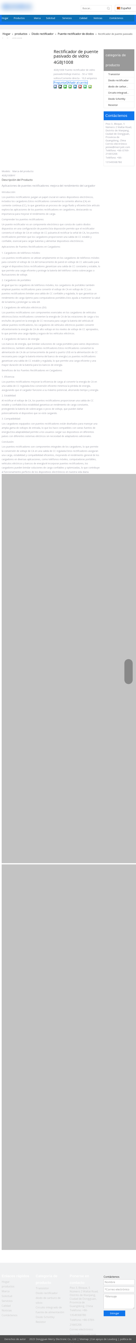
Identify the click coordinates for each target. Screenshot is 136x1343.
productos (8, 1286)
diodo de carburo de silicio (121, 86)
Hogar (6, 1282)
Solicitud (7, 1296)
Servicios (7, 1301)
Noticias (7, 1310)
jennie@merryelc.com (117, 147)
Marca (5, 1291)
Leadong (112, 1339)
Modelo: (6, 171)
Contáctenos (9, 1315)
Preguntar (60, 82)
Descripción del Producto (17, 180)
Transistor (114, 74)
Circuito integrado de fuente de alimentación (121, 92)
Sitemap (84, 1339)
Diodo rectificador (118, 80)
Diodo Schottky (116, 98)
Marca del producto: (23, 171)
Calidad (6, 1306)
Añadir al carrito (78, 82)
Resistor (113, 105)
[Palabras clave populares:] (108, 8)
